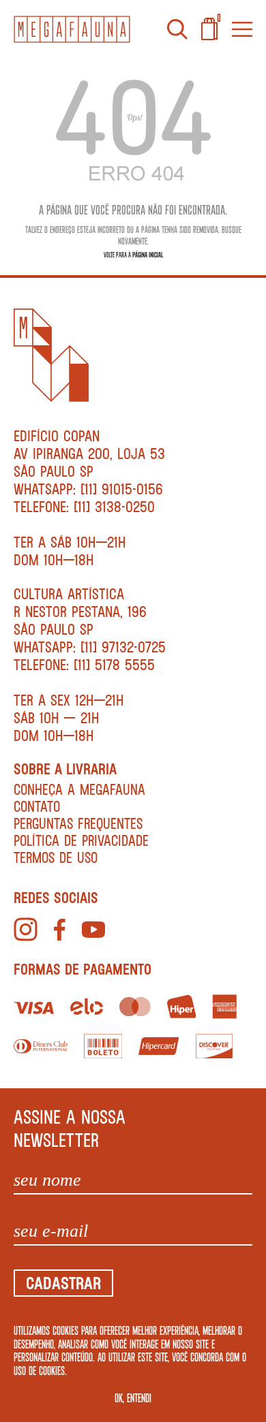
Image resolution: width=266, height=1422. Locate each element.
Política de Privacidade (81, 840)
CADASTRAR (63, 1283)
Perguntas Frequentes (78, 823)
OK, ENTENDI (133, 1397)
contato (37, 806)
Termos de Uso (56, 857)
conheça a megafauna (79, 789)
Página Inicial (147, 254)
